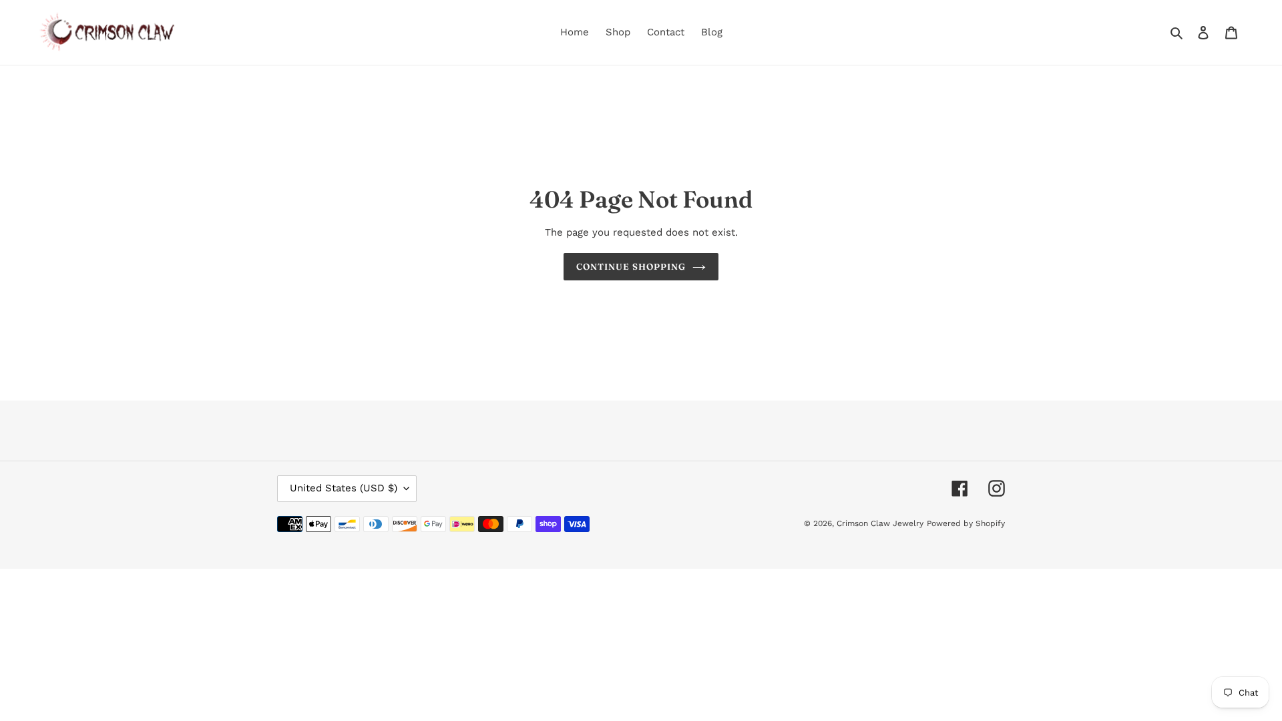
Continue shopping (631, 266)
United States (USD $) (343, 489)
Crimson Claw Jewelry (880, 524)
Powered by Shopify (966, 524)
